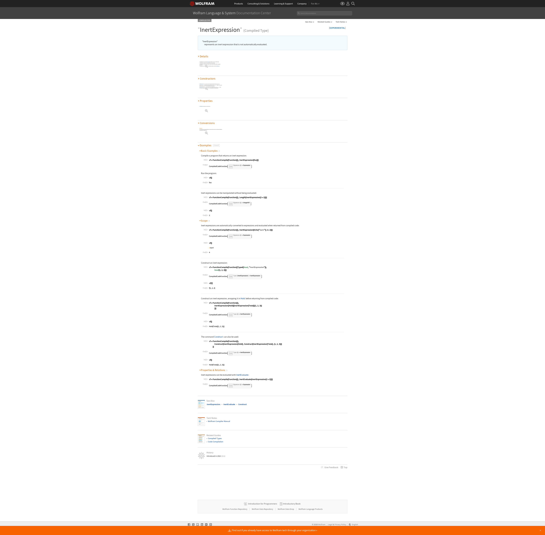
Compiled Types (215, 438)
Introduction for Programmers (263, 503)
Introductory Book (291, 503)
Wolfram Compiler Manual (219, 421)
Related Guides (324, 22)
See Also (308, 22)
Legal (330, 524)
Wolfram (321, 524)
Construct (200, 87)
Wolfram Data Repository (263, 509)
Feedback (331, 467)
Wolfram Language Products (311, 509)
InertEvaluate (201, 106)
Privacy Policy (340, 524)
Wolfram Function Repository (235, 509)
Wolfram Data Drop (286, 509)
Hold (243, 298)
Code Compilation (215, 441)
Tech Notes (340, 22)
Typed (208, 61)
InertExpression (213, 404)
